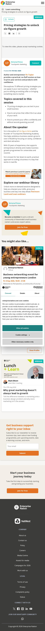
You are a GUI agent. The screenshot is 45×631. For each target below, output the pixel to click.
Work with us (22, 570)
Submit (22, 453)
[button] (42, 2)
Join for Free (22, 227)
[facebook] (9, 33)
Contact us (22, 540)
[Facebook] (18, 608)
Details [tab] (22, 293)
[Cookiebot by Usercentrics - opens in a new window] (33, 287)
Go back (11, 19)
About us (22, 535)
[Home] (3, 9)
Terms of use (22, 582)
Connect (35, 63)
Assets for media (22, 560)
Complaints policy (22, 592)
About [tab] (37, 293)
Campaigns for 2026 (22, 565)
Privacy (22, 587)
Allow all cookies (22, 328)
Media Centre (22, 555)
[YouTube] (31, 608)
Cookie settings (21, 335)
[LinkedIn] (26, 608)
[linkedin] (13, 33)
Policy (22, 545)
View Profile (34, 350)
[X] (14, 608)
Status (22, 597)
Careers (22, 550)
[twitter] (5, 33)
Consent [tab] (8, 293)
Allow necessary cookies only (22, 342)
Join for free (22, 491)
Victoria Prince (17, 62)
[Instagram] (22, 608)
